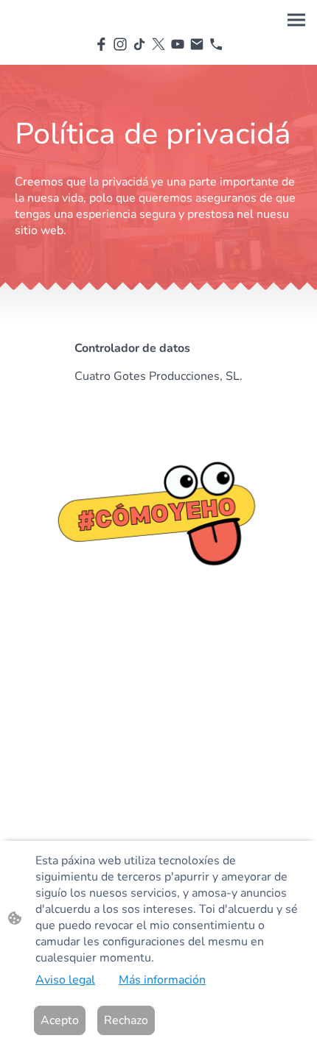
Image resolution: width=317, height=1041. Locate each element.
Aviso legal (65, 980)
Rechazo (126, 1020)
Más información (162, 980)
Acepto (60, 1020)
